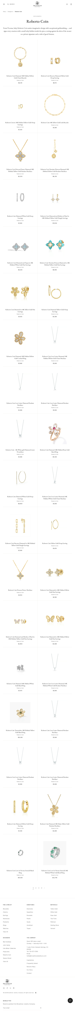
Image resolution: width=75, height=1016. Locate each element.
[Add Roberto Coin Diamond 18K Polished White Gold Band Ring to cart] (35, 649)
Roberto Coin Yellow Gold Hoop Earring (54, 543)
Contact (29, 973)
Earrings (5, 915)
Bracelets (6, 909)
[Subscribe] (40, 1008)
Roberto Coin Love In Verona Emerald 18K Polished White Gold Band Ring (55, 872)
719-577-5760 (33, 951)
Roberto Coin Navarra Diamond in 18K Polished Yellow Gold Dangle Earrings (20, 544)
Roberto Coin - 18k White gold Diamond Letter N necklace (20, 451)
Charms (5, 912)
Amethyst (30, 925)
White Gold (53, 912)
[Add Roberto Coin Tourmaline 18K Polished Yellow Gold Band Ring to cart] (35, 696)
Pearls (28, 918)
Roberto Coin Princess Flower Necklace (20, 590)
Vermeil (52, 928)
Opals (28, 922)
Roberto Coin (7, 955)
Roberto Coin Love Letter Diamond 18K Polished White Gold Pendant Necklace (54, 685)
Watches (5, 928)
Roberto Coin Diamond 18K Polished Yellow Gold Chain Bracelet (20, 77)
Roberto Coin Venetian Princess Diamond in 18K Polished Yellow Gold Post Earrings (55, 264)
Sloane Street (7, 958)
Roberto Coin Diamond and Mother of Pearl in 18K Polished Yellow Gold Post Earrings (20, 638)
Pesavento (6, 951)
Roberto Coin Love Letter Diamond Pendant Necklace (20, 404)
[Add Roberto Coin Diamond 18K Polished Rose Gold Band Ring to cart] (69, 415)
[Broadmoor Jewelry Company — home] (7, 982)
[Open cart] (71, 4)
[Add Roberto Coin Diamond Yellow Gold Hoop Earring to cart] (35, 789)
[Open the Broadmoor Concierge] (70, 1000)
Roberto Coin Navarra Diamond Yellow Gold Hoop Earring (55, 77)
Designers (10, 11)
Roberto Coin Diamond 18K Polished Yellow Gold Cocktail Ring (20, 357)
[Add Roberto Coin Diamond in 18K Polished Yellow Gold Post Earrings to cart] (69, 556)
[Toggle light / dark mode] (36, 992)
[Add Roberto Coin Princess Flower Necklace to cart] (35, 556)
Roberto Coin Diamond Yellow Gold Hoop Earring (20, 825)
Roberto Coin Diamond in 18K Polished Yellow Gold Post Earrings (54, 591)
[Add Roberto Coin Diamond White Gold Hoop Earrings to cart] (35, 182)
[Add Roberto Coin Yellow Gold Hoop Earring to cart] (69, 509)
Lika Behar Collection (9, 948)
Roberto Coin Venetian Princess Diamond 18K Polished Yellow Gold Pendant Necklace (55, 170)
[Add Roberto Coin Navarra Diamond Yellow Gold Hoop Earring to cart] (69, 41)
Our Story (30, 970)
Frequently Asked (32, 963)
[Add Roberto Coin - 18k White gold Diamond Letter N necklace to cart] (35, 415)
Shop (4, 11)
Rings (4, 925)
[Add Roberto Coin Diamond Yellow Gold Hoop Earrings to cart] (69, 275)
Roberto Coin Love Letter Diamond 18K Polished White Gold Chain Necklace (54, 357)
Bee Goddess (7, 942)
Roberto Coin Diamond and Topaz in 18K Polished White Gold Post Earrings (20, 264)
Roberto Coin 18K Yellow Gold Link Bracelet (55, 123)
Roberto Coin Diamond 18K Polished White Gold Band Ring (20, 685)
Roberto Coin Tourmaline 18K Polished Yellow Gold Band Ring (20, 731)
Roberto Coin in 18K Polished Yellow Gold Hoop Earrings (20, 124)
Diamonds (30, 909)
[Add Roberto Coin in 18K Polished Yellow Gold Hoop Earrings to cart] (35, 88)
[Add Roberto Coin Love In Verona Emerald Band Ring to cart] (35, 836)
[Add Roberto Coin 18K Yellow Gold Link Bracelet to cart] (69, 88)
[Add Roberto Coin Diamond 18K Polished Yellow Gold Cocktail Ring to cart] (35, 322)
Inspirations (30, 960)
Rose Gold (53, 915)
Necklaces (6, 918)
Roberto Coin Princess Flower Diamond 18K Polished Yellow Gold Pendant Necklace (20, 170)
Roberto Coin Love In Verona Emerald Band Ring (20, 872)
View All (5, 932)
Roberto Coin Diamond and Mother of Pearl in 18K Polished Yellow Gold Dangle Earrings (55, 217)
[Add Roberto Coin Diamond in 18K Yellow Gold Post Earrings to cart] (35, 275)
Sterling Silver (54, 925)
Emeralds (29, 915)
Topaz (29, 928)
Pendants (6, 922)
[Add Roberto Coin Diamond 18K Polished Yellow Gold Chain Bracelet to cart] (35, 41)
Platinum (53, 922)
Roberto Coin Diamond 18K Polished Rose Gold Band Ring (55, 451)
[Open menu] (4, 4)
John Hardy (6, 945)
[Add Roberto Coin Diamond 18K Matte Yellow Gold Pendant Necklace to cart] (69, 789)
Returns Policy (31, 966)
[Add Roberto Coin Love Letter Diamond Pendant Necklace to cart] (35, 369)
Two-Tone (53, 918)
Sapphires (30, 912)
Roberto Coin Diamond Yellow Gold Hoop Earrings (55, 311)
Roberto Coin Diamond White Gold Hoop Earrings (20, 217)
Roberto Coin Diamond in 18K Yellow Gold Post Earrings (20, 311)
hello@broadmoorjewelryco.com (36, 956)
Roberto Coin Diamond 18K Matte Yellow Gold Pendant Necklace (54, 825)
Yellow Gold (54, 909)
